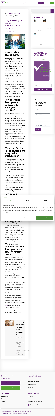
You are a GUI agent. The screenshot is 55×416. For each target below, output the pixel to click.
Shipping (38, 129)
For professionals (16, 2)
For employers (25, 2)
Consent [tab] (10, 200)
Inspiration (17, 3)
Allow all (45, 217)
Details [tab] (27, 200)
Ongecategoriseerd (15, 13)
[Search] (52, 11)
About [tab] (45, 200)
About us (24, 3)
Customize (26, 217)
